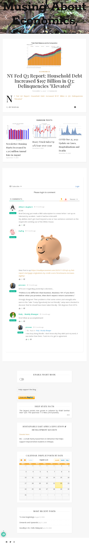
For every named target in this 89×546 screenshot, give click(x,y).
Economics (44, 72)
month (57, 460)
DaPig (21, 231)
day (67, 460)
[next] (25, 460)
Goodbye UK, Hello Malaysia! (30, 528)
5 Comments (52, 91)
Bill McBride (14, 107)
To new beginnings (26, 517)
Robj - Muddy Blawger (43, 330)
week (62, 460)
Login (77, 186)
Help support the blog (27, 389)
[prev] (21, 460)
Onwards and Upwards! (28, 522)
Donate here (24, 434)
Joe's (68, 414)
